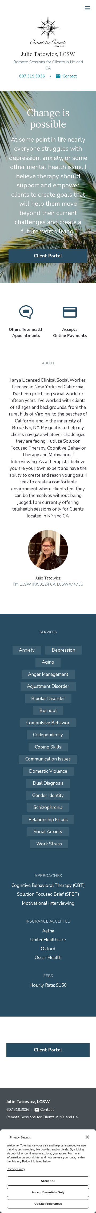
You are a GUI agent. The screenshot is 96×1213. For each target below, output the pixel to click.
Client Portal (48, 256)
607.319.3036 (32, 76)
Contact (70, 76)
